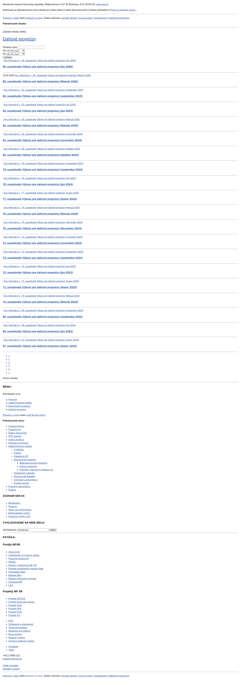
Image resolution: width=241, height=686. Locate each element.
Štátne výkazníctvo (17, 433)
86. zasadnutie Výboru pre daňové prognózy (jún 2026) (38, 66)
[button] (53, 530)
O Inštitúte (19, 450)
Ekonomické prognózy (25, 460)
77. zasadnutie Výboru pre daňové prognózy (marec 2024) (40, 198)
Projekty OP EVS (16, 598)
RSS (10, 621)
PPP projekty (14, 436)
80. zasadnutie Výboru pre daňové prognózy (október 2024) (41, 154)
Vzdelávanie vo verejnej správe (23, 555)
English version (21, 483)
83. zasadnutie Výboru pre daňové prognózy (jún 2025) (38, 110)
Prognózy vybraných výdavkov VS (36, 470)
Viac (39, 60)
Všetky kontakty (10, 665)
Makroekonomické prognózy (33, 463)
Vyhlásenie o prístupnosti (20, 624)
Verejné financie (16, 426)
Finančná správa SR (18, 558)
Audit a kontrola (16, 439)
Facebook (13, 646)
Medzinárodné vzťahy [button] (19, 513)
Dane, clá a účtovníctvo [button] (19, 510)
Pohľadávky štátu (17, 572)
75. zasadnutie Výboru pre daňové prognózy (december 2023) (42, 228)
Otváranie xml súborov (19, 631)
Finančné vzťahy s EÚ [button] (19, 516)
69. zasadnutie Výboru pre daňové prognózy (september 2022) (42, 316)
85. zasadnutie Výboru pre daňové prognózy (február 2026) (40, 81)
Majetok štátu (14, 575)
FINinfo (12, 562)
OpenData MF (15, 582)
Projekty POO (15, 612)
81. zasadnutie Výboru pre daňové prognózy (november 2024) (42, 140)
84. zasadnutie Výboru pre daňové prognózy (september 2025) (42, 96)
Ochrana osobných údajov (21, 641)
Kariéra (17, 453)
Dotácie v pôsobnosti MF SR (22, 565)
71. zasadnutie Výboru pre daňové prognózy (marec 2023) (40, 287)
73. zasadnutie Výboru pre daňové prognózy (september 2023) (42, 257)
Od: (4, 50)
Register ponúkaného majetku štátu (25, 568)
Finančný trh (14, 429)
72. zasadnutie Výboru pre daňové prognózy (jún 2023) (38, 272)
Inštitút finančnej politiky (20, 446)
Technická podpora (17, 627)
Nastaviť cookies (16, 637)
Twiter (11, 650)
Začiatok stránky (69, 18)
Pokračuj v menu (11, 415)
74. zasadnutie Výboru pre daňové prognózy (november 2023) (42, 243)
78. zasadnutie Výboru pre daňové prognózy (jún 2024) (38, 184)
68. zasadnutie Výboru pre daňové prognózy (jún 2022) (38, 331)
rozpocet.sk (14, 552)
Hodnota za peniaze (18, 443)
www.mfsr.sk (102, 4)
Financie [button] (12, 506)
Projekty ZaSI (15, 605)
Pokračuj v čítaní (11, 18)
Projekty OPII (14, 608)
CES (10, 585)
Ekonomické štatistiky (24, 476)
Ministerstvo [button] (14, 503)
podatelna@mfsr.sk (12, 659)
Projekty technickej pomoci (21, 602)
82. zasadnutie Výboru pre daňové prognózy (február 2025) (40, 125)
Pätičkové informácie (119, 18)
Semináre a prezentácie (26, 480)
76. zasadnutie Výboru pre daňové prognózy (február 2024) (40, 213)
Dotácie (12, 490)
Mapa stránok (15, 634)
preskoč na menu (34, 18)
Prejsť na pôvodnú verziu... (123, 10)
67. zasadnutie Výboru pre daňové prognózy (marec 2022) (40, 345)
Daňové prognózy (19, 38)
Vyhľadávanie (100, 18)
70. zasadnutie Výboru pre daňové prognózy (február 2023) (40, 301)
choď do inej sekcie (35, 415)
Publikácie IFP (21, 456)
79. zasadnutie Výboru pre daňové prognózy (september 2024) (42, 169)
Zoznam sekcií (85, 18)
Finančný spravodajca (19, 486)
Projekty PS (14, 615)
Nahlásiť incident (11, 669)
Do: (4, 54)
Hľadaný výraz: (10, 47)
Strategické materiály (24, 473)
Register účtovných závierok (22, 579)
